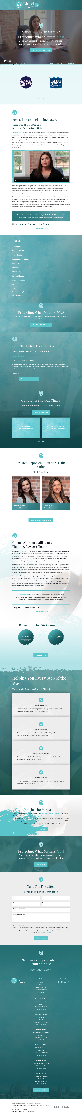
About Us (41, 982)
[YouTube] (62, 982)
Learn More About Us (41, 412)
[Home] (25, 5)
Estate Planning (41, 987)
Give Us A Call (41, 864)
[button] (10, 61)
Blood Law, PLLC (19, 132)
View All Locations (41, 1090)
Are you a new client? (19, 908)
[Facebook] (58, 982)
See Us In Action (41, 829)
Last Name (45, 897)
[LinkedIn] (65, 982)
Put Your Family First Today (41, 50)
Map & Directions (41, 1009)
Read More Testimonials (29, 379)
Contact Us (41, 992)
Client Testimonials (41, 989)
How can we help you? (19, 914)
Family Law (43, 813)
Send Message (41, 938)
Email (43, 903)
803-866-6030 (41, 970)
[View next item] (43, 98)
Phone (15, 903)
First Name (16, 897)
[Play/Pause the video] (5, 61)
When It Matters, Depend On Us (41, 520)
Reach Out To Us (41, 655)
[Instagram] (68, 982)
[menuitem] (41, 246)
